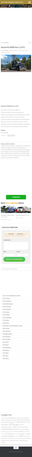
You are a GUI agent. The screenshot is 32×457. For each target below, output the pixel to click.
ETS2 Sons (6, 323)
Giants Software (16, 431)
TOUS (8, 438)
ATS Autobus (6, 339)
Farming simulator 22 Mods (17, 420)
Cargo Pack (21, 425)
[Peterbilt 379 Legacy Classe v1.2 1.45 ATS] (8, 209)
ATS (11, 424)
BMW (17, 425)
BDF (15, 425)
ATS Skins (5, 353)
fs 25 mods (23, 418)
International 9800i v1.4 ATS (22, 215)
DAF (9, 427)
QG (16, 436)
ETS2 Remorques (8, 304)
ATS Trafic (6, 342)
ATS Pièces (6, 350)
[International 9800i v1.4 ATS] (23, 209)
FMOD (15, 429)
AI (18, 421)
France (22, 429)
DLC (15, 426)
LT (24, 434)
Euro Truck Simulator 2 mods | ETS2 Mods (12, 2)
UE (10, 438)
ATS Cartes (6, 328)
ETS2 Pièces (6, 315)
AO (8, 424)
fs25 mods (14, 440)
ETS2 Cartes (6, 298)
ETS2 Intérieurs (7, 317)
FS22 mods (23, 438)
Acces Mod (15, 422)
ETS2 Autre (6, 312)
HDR (24, 431)
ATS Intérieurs (7, 347)
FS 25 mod (4, 418)
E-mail (18, 251)
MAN (26, 434)
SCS (21, 435)
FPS (18, 429)
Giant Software (9, 431)
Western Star (15, 438)
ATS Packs (6, 358)
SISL (25, 436)
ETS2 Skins (6, 320)
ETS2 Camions (7, 301)
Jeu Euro (3, 434)
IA (27, 431)
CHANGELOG (4, 427)
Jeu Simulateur (9, 434)
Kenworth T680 (16, 434)
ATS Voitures (6, 336)
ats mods (17, 418)
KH (20, 434)
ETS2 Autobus (7, 309)
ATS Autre (6, 345)
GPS (21, 431)
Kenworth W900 (11, 135)
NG (14, 436)
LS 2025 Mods (21, 440)
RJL (18, 436)
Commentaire (7, 240)
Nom (5, 251)
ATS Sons (5, 356)
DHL (12, 427)
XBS (19, 438)
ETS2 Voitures (7, 306)
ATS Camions (5, 42)
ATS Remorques (7, 334)
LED (22, 434)
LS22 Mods (10, 418)
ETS (18, 427)
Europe (22, 427)
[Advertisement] (16, 24)
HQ (26, 431)
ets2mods (6, 50)
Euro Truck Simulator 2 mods (11, 295)
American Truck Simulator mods (12, 326)
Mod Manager (9, 436)
